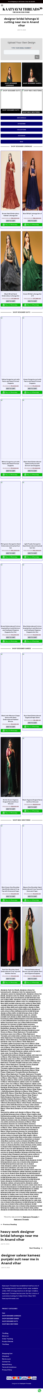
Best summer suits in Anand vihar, (18, 1141)
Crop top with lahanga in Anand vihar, (19, 1148)
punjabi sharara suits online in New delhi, (17, 1005)
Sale (3, 1313)
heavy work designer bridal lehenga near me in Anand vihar (21, 1176)
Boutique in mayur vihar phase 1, (14, 1106)
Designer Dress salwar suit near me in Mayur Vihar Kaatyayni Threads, (21, 1046)
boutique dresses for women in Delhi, (19, 1023)
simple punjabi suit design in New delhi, (18, 1016)
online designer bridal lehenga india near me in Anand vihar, (18, 1191)
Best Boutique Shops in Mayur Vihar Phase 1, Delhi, (21, 1077)
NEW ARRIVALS (21, 118)
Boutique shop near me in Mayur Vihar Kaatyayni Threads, (21, 1039)
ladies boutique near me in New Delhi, (15, 1022)
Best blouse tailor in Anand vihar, (19, 1149)
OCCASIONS (21, 135)
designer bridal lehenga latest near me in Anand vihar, (21, 1161)
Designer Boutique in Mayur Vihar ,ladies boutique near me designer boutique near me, (21, 1120)
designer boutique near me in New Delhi (26, 1020)
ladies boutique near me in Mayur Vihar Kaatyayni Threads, (19, 1034)
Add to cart (10, 221)
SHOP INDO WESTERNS (10, 1324)
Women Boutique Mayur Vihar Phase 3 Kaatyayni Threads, (20, 1071)
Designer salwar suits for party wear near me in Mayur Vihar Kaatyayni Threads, (20, 1053)
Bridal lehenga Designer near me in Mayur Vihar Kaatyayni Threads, (19, 1041)
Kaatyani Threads (25, 1383)
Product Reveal (7, 1341)
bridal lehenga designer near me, (17, 1015)
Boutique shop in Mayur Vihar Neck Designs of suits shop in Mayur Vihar (21, 1108)
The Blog (5, 1333)
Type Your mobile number (22, 48)
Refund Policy (7, 1364)
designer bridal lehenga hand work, (19, 1178)
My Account (6, 1359)
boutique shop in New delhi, (16, 1009)
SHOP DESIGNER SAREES (10, 1318)
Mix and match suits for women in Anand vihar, (19, 1142)
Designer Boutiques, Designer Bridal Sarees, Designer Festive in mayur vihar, (21, 1087)
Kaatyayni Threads (30, 1217)
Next (37, 57)
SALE (21, 141)
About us (5, 1336)
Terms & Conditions (9, 1367)
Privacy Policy (7, 1370)
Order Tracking (7, 1339)
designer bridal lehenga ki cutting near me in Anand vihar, (20, 1174)
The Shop (5, 1344)
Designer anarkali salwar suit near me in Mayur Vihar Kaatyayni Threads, (19, 1049)
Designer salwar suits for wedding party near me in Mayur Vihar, (20, 1083)
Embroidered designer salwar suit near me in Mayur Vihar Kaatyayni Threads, (21, 1056)
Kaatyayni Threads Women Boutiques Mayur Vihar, (21, 1075)
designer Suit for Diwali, (10, 990)
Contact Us (6, 1362)
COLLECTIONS (21, 130)
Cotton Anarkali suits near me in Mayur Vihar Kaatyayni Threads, (19, 1066)
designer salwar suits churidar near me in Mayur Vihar (21, 1085)
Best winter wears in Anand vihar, (19, 1134)
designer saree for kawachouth (13, 994)
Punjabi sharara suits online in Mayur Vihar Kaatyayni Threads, (20, 1063)
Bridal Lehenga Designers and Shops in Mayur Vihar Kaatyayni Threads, (20, 1031)
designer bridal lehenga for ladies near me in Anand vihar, (21, 1193)
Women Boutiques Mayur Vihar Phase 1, (17, 1103)
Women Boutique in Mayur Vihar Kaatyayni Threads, (19, 1073)
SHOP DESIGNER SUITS (10, 1321)
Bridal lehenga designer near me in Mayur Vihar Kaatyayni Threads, (20, 1059)
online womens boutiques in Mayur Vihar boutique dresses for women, (18, 1123)
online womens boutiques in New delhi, (18, 1025)
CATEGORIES (21, 124)
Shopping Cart (7, 1353)
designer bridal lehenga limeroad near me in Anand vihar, (19, 1164)
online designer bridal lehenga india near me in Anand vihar (21, 1209)
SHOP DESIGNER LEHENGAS (11, 1316)
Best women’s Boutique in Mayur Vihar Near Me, (18, 1125)
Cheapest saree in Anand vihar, (17, 1160)
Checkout (5, 1356)
